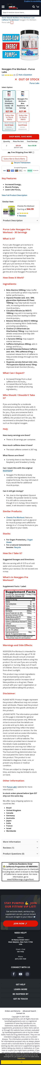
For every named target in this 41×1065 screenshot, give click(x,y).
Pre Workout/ (25, 18)
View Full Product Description (14, 195)
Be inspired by (20, 994)
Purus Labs (34, 83)
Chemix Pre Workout (25, 206)
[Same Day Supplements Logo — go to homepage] (16, 6)
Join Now (20, 923)
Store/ (4, 18)
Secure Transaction (22, 163)
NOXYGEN (7, 470)
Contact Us (20, 1013)
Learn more (20, 989)
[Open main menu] (3, 6)
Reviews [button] (8, 847)
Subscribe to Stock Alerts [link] (9, 117)
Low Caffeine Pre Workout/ (18, 19)
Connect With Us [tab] (20, 967)
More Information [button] (12, 841)
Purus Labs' (12, 787)
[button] (20, 44)
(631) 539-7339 (20, 959)
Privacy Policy (21, 1058)
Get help (20, 984)
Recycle (17, 547)
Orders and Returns (12, 1011)
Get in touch (20, 999)
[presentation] (20, 220)
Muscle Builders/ (13, 18)
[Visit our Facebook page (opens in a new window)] (13, 974)
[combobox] (20, 12)
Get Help (20, 951)
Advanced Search (29, 1011)
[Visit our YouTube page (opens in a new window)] (20, 974)
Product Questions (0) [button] (13, 853)
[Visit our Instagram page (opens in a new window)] (27, 974)
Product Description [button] (13, 220)
